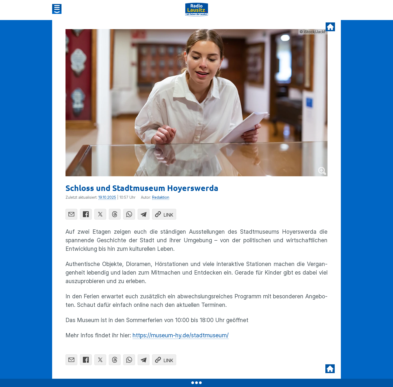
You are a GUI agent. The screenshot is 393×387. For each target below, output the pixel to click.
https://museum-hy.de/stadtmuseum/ (181, 335)
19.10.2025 (107, 197)
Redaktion (160, 197)
